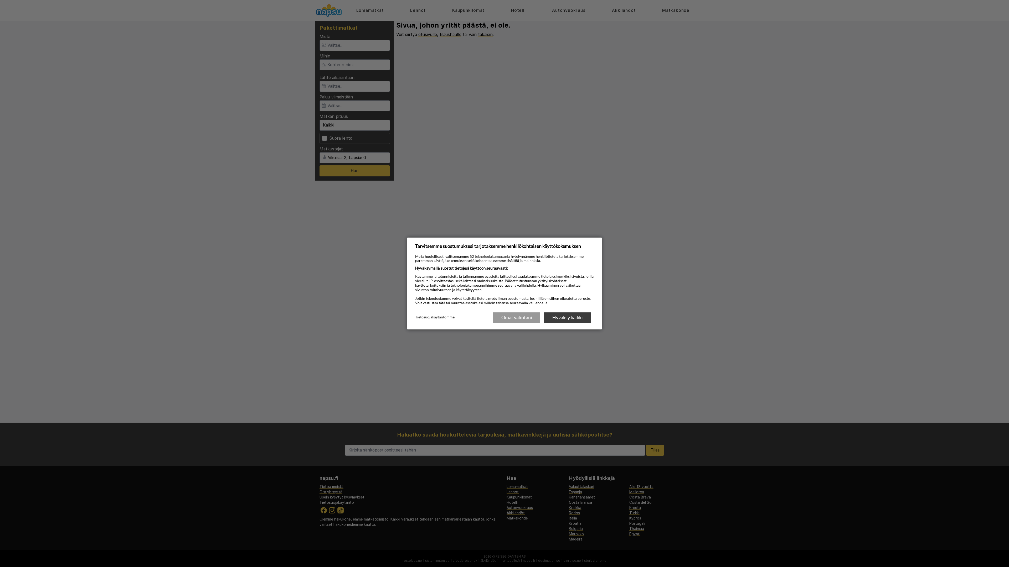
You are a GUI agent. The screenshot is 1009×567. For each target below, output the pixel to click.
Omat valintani (516, 317)
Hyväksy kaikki (567, 317)
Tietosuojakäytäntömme (435, 317)
